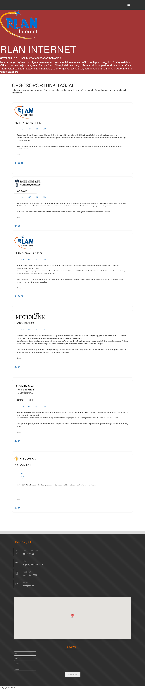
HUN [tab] (22, 129)
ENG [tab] (44, 129)
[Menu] (129, 5)
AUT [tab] (29, 129)
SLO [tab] (36, 129)
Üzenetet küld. (72, 675)
